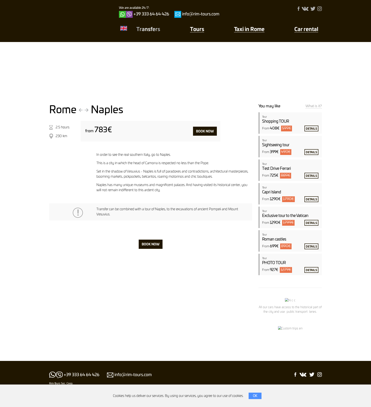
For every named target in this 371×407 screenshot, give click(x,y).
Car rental (306, 29)
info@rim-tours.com (200, 14)
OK (255, 396)
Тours (197, 29)
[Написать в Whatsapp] (122, 14)
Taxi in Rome (249, 29)
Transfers (148, 29)
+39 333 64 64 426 (151, 14)
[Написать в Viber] (129, 14)
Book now (205, 131)
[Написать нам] (177, 14)
